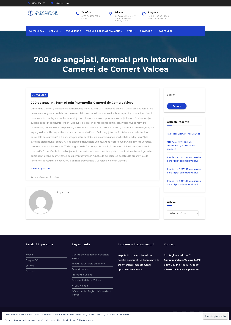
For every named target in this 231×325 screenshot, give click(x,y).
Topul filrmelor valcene (103, 31)
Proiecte (146, 31)
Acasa (29, 254)
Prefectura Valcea (82, 274)
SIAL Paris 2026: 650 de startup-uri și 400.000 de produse (181, 146)
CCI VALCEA (35, 31)
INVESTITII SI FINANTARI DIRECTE (184, 133)
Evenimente (73, 31)
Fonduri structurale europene (88, 263)
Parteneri (165, 31)
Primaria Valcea (81, 269)
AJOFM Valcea (80, 285)
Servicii (54, 31)
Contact (30, 271)
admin (55, 177)
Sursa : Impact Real (41, 168)
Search (177, 106)
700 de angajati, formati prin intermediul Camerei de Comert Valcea (82, 102)
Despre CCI (32, 260)
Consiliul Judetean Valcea (86, 280)
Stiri (130, 31)
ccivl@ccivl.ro (61, 3)
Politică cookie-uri (85, 320)
